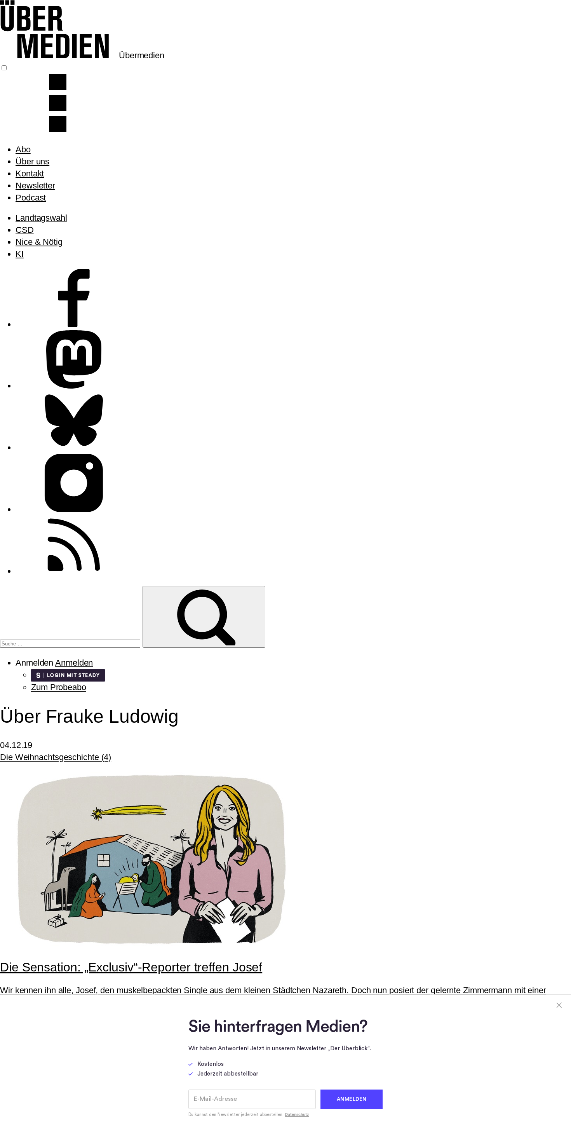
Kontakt (30, 173)
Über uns (32, 161)
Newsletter (35, 185)
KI (20, 254)
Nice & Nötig (39, 242)
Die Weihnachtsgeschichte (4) (55, 757)
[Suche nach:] (71, 642)
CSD (25, 230)
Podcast (31, 197)
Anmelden (74, 663)
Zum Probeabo (58, 687)
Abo (23, 149)
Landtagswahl (41, 218)
